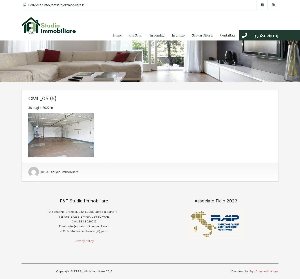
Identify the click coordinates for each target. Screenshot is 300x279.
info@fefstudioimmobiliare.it (64, 5)
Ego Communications (263, 271)
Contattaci (227, 35)
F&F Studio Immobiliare (61, 172)
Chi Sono (135, 35)
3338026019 (266, 35)
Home (117, 35)
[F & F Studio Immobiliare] (50, 28)
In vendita (157, 35)
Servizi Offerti (202, 35)
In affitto (178, 35)
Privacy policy (84, 241)
